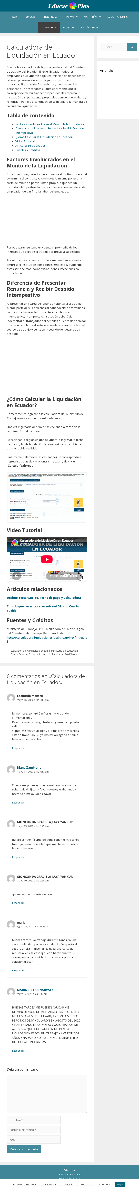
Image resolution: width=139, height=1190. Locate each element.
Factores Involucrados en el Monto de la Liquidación (50, 124)
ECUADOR (29, 16)
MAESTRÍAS (90, 16)
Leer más (105, 1184)
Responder (18, 748)
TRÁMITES (47, 27)
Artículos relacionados (30, 146)
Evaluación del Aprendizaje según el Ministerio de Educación (44, 650)
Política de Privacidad (70, 1174)
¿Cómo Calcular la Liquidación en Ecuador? (44, 137)
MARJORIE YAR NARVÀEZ (35, 990)
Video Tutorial (25, 141)
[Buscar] (132, 47)
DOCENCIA (50, 16)
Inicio (14, 16)
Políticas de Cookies (69, 1178)
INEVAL (70, 16)
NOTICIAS (68, 27)
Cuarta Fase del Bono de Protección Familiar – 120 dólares (44, 654)
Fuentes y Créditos (27, 150)
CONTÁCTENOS (89, 27)
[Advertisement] (47, 221)
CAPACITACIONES (117, 16)
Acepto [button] (120, 1184)
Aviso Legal (69, 1170)
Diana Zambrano (29, 767)
